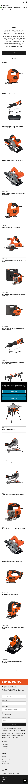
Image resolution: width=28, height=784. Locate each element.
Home (2, 5)
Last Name (4, 700)
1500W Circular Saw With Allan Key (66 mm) (13, 160)
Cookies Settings (14, 391)
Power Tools (6, 5)
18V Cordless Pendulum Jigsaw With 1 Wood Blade (13, 628)
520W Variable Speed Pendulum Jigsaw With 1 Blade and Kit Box (13, 329)
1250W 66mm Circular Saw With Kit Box (12, 561)
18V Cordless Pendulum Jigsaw (10, 594)
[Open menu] (2, 2)
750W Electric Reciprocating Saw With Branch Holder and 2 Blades (13, 363)
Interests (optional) (6, 717)
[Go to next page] (17, 670)
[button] (3, 770)
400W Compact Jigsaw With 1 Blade (11, 227)
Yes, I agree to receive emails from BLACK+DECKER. (12, 713)
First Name (4, 694)
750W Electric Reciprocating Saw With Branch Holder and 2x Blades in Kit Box (13, 127)
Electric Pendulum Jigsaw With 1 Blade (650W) (13, 529)
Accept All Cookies (14, 398)
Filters (15, 53)
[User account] (26, 2)
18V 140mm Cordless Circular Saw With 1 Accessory (12, 662)
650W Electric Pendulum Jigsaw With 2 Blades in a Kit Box (13, 295)
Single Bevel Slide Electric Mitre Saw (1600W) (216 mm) (13, 495)
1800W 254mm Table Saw (8, 429)
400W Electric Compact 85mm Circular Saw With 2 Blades (14, 260)
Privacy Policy (18, 733)
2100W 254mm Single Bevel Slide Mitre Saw (13, 462)
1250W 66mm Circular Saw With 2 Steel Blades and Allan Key (13, 194)
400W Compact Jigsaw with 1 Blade (11, 93)
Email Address (5, 706)
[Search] (23, 2)
